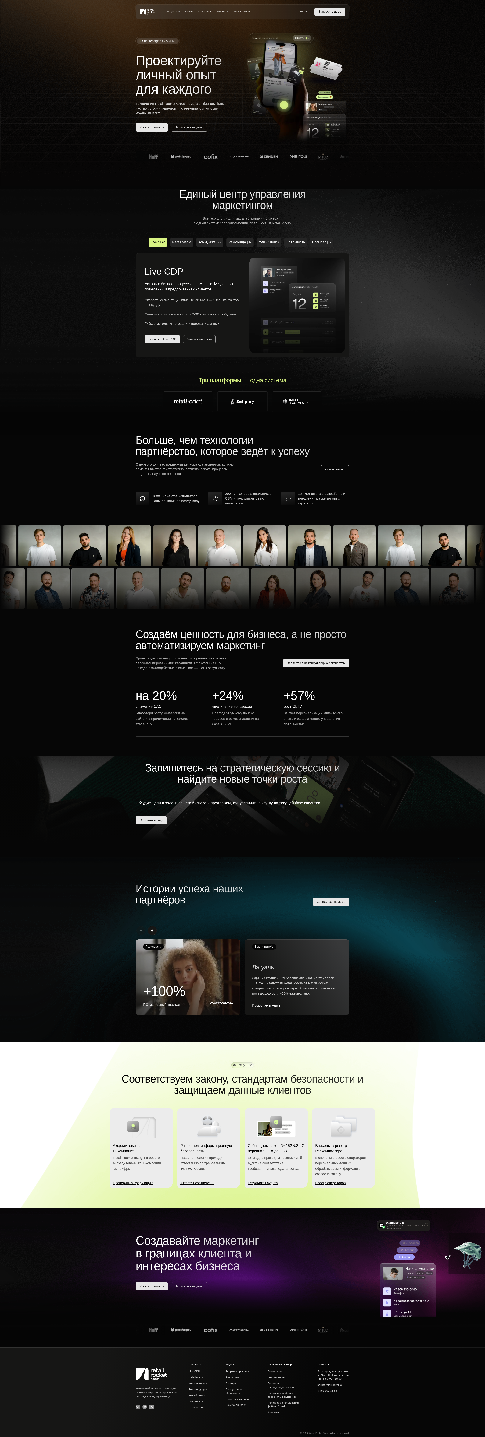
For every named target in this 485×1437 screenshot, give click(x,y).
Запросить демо (329, 11)
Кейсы (189, 11)
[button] (152, 930)
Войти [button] (303, 11)
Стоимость (205, 11)
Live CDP (194, 1371)
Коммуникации (198, 1383)
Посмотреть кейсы (266, 1005)
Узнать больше (335, 469)
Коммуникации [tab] (209, 242)
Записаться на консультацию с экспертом (316, 663)
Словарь (231, 1383)
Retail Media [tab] (181, 242)
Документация (235, 1404)
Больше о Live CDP (162, 339)
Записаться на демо (189, 127)
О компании (275, 1371)
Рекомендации (198, 1389)
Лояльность (196, 1401)
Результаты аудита (263, 1183)
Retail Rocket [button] (242, 11)
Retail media (196, 1377)
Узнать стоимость (152, 127)
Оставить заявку (151, 820)
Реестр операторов (330, 1183)
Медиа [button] (221, 11)
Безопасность (276, 1377)
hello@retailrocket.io (329, 1384)
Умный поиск (197, 1395)
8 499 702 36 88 (327, 1390)
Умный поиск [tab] (269, 242)
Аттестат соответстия (197, 1183)
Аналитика (232, 1377)
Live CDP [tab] (158, 242)
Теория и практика (237, 1371)
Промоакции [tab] (322, 242)
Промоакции (196, 1407)
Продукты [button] (171, 11)
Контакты (273, 1412)
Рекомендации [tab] (240, 242)
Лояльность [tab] (295, 242)
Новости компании (237, 1398)
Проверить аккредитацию (133, 1183)
